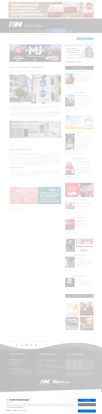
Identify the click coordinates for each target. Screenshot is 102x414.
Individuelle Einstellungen (86, 411)
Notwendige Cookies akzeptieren (87, 404)
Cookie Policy (23, 410)
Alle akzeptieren (87, 400)
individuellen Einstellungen (16, 407)
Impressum (8, 410)
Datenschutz (15, 410)
